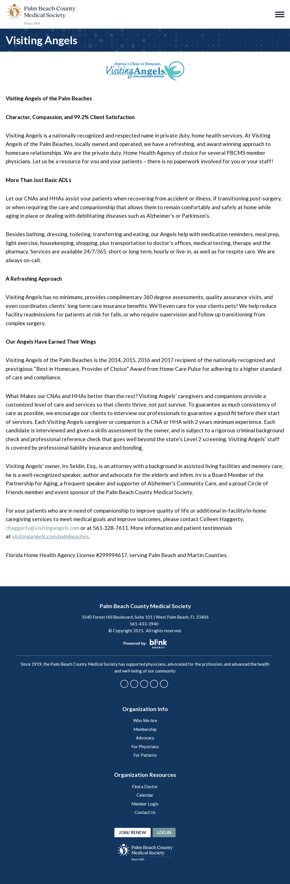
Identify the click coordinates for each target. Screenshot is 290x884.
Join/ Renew (132, 832)
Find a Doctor (145, 786)
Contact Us (145, 812)
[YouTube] (154, 684)
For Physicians (145, 746)
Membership (145, 729)
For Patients (145, 755)
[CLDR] (41, 14)
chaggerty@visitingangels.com (42, 528)
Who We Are (145, 720)
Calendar (145, 795)
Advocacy (145, 737)
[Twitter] (134, 684)
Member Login (145, 803)
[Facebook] (124, 684)
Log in (164, 832)
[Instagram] (144, 684)
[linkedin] (164, 684)
